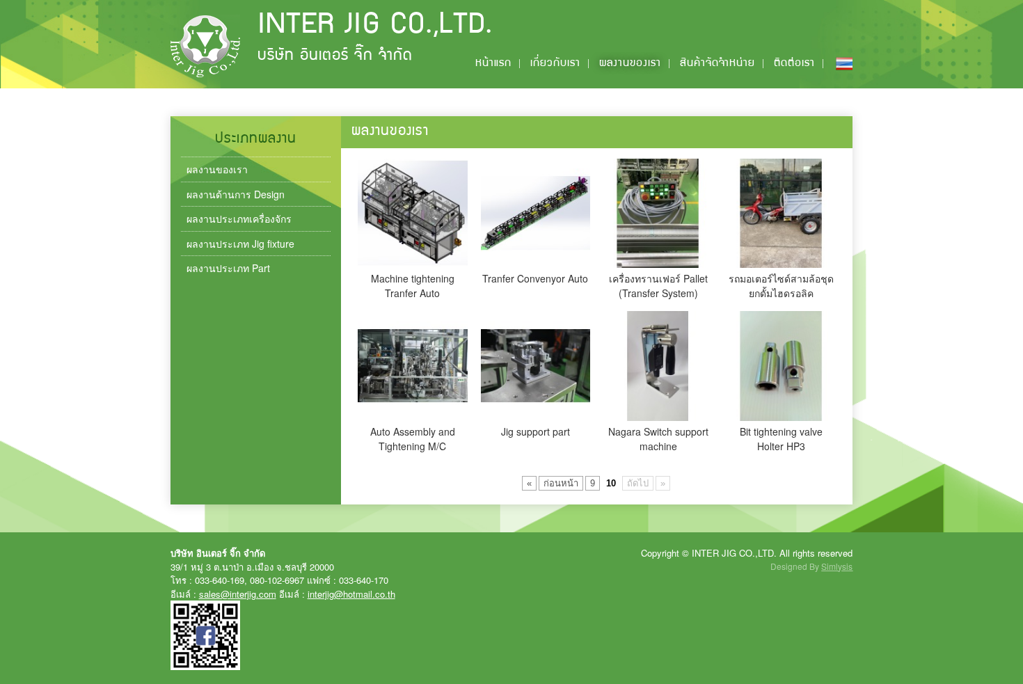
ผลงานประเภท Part (228, 268)
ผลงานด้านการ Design (236, 194)
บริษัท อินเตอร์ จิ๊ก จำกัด (335, 56)
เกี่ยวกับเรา (555, 64)
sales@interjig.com (237, 594)
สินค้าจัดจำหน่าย (717, 64)
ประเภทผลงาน (255, 140)
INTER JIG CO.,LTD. (375, 26)
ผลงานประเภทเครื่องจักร (239, 218)
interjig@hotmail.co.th (351, 594)
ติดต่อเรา (794, 64)
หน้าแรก (493, 64)
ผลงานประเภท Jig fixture (240, 243)
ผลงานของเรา (630, 64)
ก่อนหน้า (561, 483)
